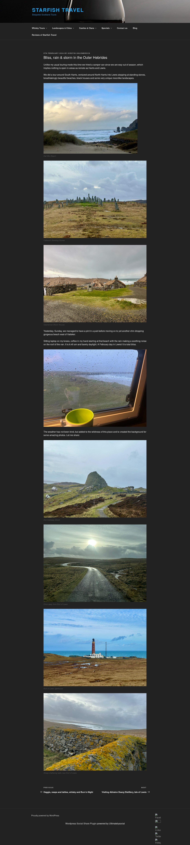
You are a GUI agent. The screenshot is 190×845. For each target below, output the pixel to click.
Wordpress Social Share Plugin (81, 823)
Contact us (122, 28)
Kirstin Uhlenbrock (79, 53)
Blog (135, 28)
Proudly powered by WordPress (45, 815)
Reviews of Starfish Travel (44, 34)
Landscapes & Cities (62, 28)
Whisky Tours (38, 28)
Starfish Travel (58, 9)
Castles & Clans (86, 28)
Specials (106, 28)
